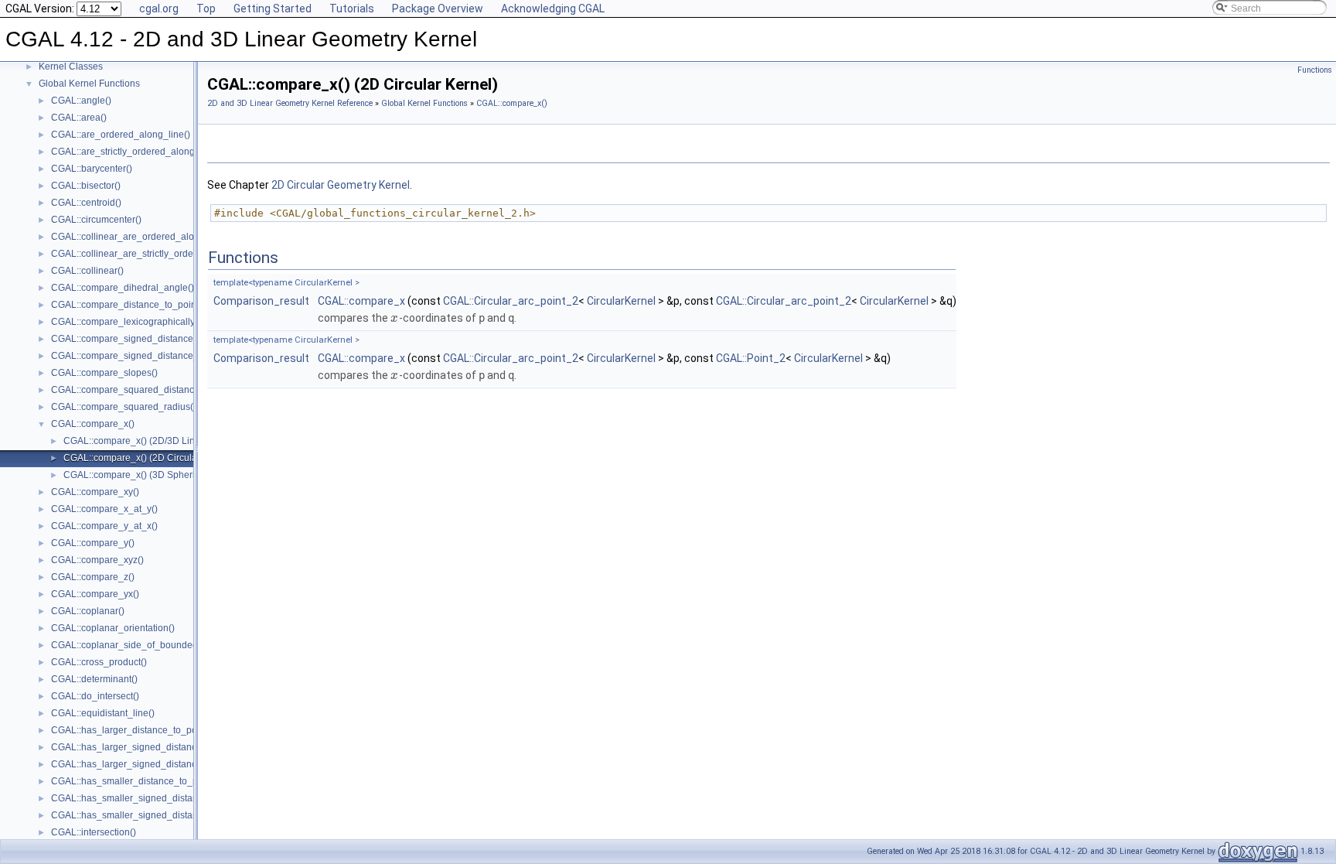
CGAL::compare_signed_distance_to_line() (142, 338)
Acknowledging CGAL (553, 8)
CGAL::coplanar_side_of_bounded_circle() (141, 645)
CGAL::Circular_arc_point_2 (510, 301)
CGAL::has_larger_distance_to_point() (132, 730)
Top (206, 8)
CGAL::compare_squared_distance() (128, 389)
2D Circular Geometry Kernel (340, 185)
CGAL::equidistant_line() (103, 713)
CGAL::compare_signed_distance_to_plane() (146, 355)
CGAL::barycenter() (91, 168)
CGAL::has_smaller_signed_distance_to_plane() (154, 815)
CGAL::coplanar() (87, 611)
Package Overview (437, 8)
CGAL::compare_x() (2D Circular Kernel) (148, 457)
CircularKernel (621, 301)
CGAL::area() (79, 117)
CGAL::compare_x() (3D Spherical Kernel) (151, 475)
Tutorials (351, 8)
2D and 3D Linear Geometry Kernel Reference (290, 103)
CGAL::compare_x (361, 301)
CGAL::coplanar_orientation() (113, 628)
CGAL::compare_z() (93, 577)
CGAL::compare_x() (93, 423)
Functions (1314, 70)
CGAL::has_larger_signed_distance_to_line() (146, 747)
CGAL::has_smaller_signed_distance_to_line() (149, 798)
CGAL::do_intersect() (95, 696)
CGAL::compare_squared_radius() (123, 406)
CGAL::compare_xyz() (97, 560)
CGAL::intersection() (93, 832)
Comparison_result (261, 301)
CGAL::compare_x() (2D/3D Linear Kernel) (152, 440)
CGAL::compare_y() (93, 543)
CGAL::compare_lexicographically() (126, 321)
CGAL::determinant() (94, 679)
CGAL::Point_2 (751, 358)
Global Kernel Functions (89, 83)
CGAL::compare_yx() (95, 594)
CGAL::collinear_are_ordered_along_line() (141, 236)
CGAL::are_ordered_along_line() (120, 134)
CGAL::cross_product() (99, 662)
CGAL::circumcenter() (96, 219)
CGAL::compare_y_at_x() (104, 526)
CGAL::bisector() (86, 185)
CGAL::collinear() (87, 270)
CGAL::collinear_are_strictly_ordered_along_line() (157, 253)
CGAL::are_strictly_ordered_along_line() (136, 151)
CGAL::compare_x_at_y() (104, 509)
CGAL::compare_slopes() (104, 372)
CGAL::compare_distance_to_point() (128, 304)
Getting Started (272, 8)
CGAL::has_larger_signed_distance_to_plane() (150, 764)
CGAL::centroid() (86, 202)
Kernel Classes (71, 66)
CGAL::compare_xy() (95, 492)
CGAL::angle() (81, 100)
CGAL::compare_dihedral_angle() (122, 287)
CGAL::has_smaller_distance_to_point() (135, 781)
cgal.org (159, 8)
